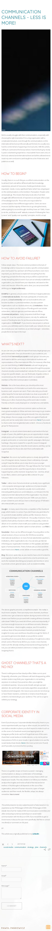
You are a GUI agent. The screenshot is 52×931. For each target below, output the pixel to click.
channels (43, 847)
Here (17, 549)
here (39, 420)
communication (20, 847)
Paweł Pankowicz (13, 928)
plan (36, 847)
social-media (8, 847)
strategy (30, 847)
